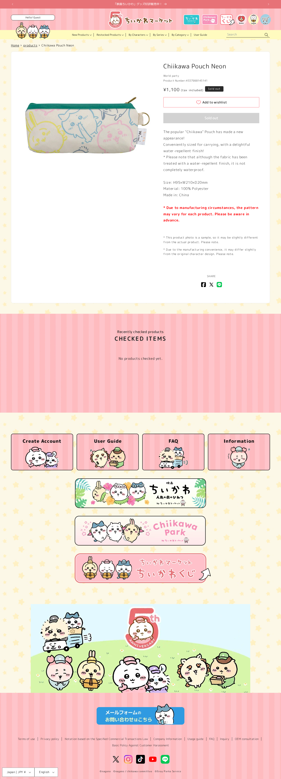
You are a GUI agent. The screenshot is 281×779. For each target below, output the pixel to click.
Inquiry (224, 739)
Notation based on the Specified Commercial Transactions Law (106, 739)
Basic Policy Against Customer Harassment (140, 745)
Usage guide (195, 739)
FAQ (211, 739)
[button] (81, 34)
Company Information (167, 739)
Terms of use (26, 739)
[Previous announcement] (12, 4)
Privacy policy (50, 739)
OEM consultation (247, 739)
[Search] (266, 34)
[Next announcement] (268, 4)
